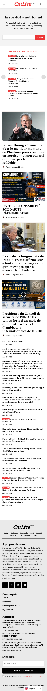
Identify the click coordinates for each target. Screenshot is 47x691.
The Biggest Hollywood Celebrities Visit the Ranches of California (21, 459)
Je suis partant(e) (22, 670)
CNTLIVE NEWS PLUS (12, 341)
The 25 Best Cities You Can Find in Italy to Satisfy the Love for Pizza (22, 488)
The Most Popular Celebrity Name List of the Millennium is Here (22, 449)
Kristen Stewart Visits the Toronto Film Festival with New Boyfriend (22, 58)
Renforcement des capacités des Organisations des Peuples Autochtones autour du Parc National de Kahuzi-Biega (22, 351)
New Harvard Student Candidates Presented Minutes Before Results (23, 93)
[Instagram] (11, 585)
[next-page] (43, 77)
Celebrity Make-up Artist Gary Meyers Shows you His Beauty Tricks (21, 469)
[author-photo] (4, 167)
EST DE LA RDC (7, 639)
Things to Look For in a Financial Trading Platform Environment (21, 81)
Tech (4, 630)
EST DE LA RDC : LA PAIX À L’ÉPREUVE (22, 69)
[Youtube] (24, 585)
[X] (18, 585)
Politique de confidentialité (31, 676)
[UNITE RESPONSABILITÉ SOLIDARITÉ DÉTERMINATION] (23, 187)
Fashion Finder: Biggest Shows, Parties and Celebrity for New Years (23, 440)
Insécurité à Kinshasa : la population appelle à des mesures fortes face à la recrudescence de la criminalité (21, 399)
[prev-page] (3, 77)
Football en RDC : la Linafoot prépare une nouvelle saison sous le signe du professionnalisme (22, 499)
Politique (6, 650)
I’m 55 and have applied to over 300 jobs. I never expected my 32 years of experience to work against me (23, 377)
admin (8, 167)
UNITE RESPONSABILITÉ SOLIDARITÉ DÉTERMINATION (21, 209)
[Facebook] (5, 585)
